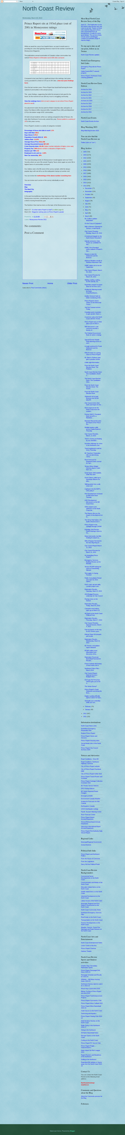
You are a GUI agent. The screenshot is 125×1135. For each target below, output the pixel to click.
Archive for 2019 (86, 103)
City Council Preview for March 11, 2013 (92, 551)
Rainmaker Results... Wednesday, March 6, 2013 (92, 641)
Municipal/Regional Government (91, 842)
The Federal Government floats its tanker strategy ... (93, 334)
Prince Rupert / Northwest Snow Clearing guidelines (91, 76)
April (86, 213)
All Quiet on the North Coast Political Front (93, 614)
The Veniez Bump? (91, 686)
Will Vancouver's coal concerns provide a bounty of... (91, 328)
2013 (85, 186)
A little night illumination (92, 362)
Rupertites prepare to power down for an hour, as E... (93, 285)
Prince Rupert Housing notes (90, 740)
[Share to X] (49, 217)
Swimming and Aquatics (88, 1013)
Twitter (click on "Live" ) (88, 142)
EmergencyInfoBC (87, 796)
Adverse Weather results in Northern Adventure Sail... (93, 261)
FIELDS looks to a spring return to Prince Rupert (93, 353)
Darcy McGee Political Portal (90, 864)
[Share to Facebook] (51, 217)
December (88, 188)
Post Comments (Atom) (38, 288)
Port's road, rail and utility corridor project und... (93, 585)
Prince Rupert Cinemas (88, 948)
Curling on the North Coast (89, 1040)
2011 (85, 716)
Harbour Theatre (86, 951)
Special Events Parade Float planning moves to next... (93, 341)
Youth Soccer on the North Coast (91, 1011)
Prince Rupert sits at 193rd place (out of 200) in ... (93, 322)
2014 (85, 182)
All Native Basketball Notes (89, 1033)
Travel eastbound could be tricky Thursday (93, 449)
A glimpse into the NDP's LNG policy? (92, 490)
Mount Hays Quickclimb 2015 (90, 988)
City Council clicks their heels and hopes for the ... (94, 404)
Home (50, 283)
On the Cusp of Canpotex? (93, 223)
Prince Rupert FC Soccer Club (90, 1043)
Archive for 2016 (86, 112)
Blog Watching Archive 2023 (90, 130)
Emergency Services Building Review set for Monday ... (93, 561)
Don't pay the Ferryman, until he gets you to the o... (92, 681)
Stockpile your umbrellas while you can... (92, 701)
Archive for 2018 (86, 106)
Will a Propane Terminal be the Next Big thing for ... (93, 541)
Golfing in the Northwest (88, 1059)
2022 (85, 158)
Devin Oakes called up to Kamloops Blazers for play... (93, 479)
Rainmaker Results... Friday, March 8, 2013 (92, 604)
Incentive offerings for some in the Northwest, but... (93, 444)
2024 (85, 152)
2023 (85, 155)
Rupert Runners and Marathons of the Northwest (91, 1056)
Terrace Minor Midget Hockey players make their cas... (92, 468)
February (88, 706)
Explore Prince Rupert (88, 733)
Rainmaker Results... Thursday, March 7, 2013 (93, 619)
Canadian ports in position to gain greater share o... (93, 313)
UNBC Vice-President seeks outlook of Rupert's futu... (93, 249)
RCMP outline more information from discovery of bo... (91, 652)
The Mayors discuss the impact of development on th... (94, 515)
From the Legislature (87, 861)
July (86, 204)
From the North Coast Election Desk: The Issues (92, 386)
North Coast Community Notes (91, 910)
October (88, 194)
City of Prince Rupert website (90, 766)
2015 (85, 179)
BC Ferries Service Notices (90, 785)
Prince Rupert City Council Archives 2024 (89, 749)
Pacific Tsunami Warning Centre (91, 812)
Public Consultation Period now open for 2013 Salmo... (93, 579)
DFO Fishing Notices (87, 788)
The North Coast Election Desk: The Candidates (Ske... (93, 380)
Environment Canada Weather (90, 798)
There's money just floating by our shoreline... (93, 439)
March (87, 216)
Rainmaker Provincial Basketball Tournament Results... (93, 658)
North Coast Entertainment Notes (91, 943)
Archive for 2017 (86, 109)
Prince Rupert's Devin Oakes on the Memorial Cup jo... (93, 302)
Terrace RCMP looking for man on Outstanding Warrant (93, 568)
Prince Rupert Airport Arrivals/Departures (87, 818)
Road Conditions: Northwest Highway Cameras (90, 762)
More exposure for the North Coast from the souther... (92, 409)
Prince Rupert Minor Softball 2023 (91, 1003)
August (87, 201)
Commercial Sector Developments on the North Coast (90, 877)
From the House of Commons (90, 858)
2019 (85, 167)
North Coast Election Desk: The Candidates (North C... (93, 373)
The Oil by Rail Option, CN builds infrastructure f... (93, 520)
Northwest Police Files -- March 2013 (92, 669)
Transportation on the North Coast (92, 920)
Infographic (28, 191)
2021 (85, 161)
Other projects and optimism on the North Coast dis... (92, 508)
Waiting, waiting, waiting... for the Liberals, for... (93, 280)
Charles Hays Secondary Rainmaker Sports (89, 966)
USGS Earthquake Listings (89, 809)
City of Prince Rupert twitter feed (91, 774)
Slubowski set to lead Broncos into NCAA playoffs (92, 398)
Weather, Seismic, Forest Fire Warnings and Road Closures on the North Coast (91, 929)
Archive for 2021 (86, 98)
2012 (85, 713)
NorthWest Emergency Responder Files (88, 729)
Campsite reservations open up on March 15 (92, 609)
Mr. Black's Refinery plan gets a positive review (93, 358)
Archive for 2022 (86, 95)
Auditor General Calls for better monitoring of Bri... (93, 297)
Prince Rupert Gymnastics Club (91, 1000)
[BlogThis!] (47, 217)
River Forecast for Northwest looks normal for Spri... (93, 461)
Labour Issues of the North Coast (91, 901)
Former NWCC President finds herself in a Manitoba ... (93, 416)
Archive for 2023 (86, 92)
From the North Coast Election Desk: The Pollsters (92, 367)
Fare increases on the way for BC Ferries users (93, 630)
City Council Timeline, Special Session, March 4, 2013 (93, 624)
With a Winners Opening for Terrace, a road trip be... (93, 227)
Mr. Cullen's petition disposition (91, 219)
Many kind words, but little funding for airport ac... (93, 537)
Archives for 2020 (86, 100)
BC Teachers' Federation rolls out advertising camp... (92, 454)
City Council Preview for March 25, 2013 (92, 276)
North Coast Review (48, 8)
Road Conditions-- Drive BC (90, 759)
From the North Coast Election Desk (92, 392)
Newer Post (27, 283)
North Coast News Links (89, 726)
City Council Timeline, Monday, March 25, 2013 (93, 232)
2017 (85, 173)
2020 (85, 164)
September (88, 197)
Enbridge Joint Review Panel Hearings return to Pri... (93, 531)
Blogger (72, 1131)
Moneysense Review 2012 (37, 219)
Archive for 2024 (86, 89)
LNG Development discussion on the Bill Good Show (92, 502)
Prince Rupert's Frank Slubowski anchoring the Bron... (93, 691)
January (88, 709)
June (87, 207)
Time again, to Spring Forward (91, 574)
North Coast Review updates (90, 55)
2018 (85, 170)
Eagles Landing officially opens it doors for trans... (93, 697)
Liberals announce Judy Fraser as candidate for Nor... (93, 242)
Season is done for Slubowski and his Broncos (91, 255)
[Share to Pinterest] (53, 217)
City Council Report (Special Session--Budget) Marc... (91, 675)
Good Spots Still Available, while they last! (93, 473)
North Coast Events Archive (90, 121)
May (86, 210)
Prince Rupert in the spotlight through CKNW (93, 525)
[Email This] (45, 217)
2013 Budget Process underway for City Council (94, 595)
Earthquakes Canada (88, 806)
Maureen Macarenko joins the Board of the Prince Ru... (93, 422)
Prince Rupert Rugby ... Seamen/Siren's (88, 1046)
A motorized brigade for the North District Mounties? (93, 237)
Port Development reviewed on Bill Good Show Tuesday (93, 495)
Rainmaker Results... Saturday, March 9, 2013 (93, 590)
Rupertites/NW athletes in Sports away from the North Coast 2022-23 (91, 1064)
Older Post (72, 283)
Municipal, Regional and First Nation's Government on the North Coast (90, 905)
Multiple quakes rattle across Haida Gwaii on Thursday (93, 429)
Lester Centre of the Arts (89, 945)
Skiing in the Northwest (88, 1030)
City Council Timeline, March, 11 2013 (91, 435)
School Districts (86, 845)
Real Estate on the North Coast (91, 917)
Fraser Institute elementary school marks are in (93, 664)
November (88, 191)
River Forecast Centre (88, 814)
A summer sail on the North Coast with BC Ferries (93, 318)
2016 (85, 176)
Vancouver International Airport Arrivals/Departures (90, 827)
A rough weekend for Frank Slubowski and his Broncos (93, 347)
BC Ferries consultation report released (92, 646)
